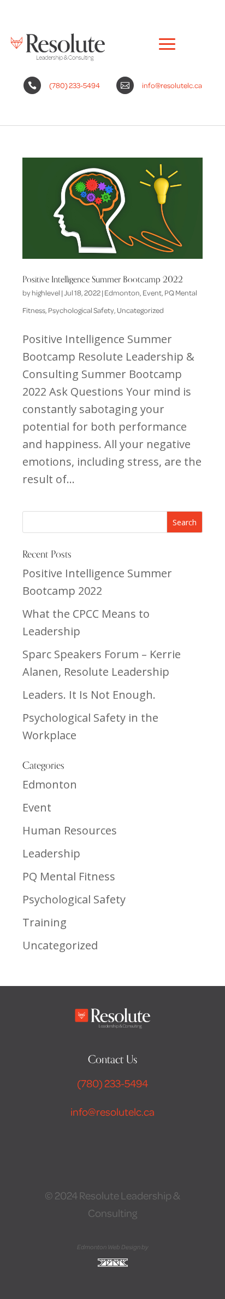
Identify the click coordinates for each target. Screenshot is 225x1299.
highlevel (46, 292)
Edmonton (122, 292)
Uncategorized (140, 310)
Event (152, 292)
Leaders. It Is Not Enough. (89, 694)
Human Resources (69, 830)
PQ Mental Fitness (68, 876)
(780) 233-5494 (74, 85)
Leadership (51, 853)
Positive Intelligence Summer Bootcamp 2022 (102, 279)
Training (44, 922)
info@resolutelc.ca (172, 85)
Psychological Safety (81, 310)
